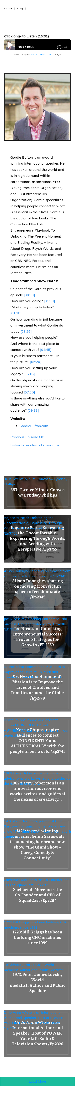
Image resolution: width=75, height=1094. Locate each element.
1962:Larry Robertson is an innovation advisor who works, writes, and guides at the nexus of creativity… (37, 778)
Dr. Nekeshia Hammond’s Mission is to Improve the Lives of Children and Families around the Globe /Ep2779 (34, 671)
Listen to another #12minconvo (35, 445)
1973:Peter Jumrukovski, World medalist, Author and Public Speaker (33, 967)
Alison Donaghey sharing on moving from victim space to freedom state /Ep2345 (37, 573)
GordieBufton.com (33, 426)
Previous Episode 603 (27, 437)
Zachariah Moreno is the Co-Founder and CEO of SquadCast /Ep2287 (37, 882)
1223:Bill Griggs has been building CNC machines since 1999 (36, 925)
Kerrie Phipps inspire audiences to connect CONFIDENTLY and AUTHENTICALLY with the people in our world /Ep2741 (36, 728)
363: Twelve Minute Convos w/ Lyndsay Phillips (36, 481)
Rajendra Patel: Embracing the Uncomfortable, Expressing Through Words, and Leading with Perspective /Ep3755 (34, 525)
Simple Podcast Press (42, 54)
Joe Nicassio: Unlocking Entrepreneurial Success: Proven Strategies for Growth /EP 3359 (35, 624)
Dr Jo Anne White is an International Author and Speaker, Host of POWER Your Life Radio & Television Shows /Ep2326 (33, 1020)
